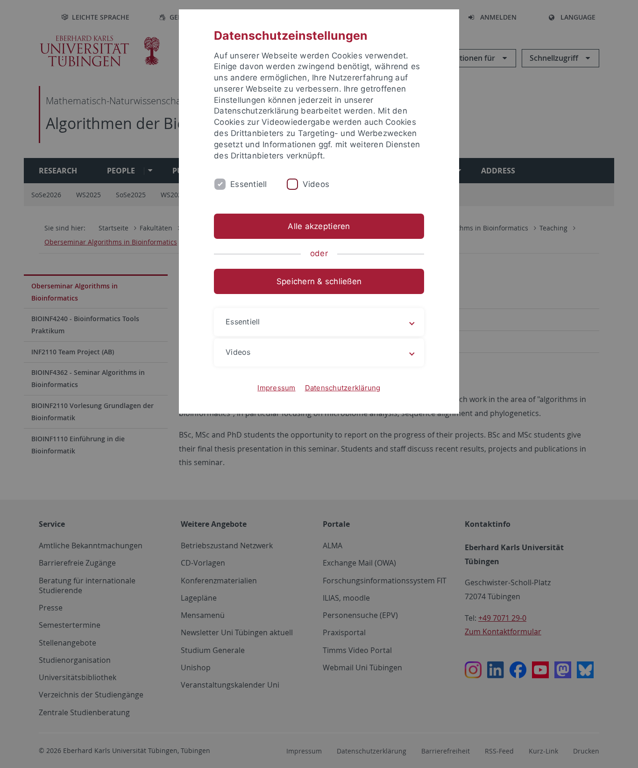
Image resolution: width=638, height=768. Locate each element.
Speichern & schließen (319, 281)
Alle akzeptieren (319, 226)
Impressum (276, 387)
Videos (316, 184)
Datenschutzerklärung (343, 387)
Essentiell (248, 184)
